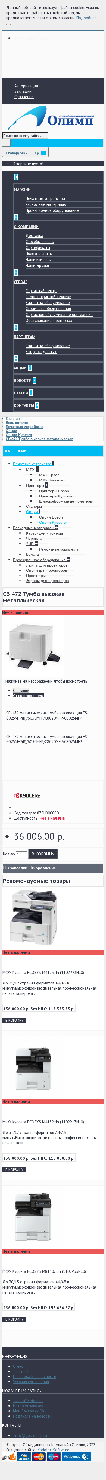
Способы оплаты (40, 241)
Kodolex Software (53, 1449)
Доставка (34, 235)
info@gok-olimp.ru (30, 1435)
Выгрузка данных (41, 351)
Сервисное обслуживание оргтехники (59, 314)
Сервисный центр (41, 290)
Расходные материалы (46, 204)
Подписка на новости (32, 1416)
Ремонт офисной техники (48, 296)
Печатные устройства (45, 198)
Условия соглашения (31, 1381)
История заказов (28, 1405)
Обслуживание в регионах (49, 320)
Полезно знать (39, 253)
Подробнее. (86, 17)
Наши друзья (37, 265)
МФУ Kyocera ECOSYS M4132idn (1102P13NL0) (43, 1121)
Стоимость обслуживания (48, 308)
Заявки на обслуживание (48, 345)
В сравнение (44, 868)
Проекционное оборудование (52, 210)
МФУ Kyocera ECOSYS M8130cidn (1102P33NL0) (44, 1271)
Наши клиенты (38, 259)
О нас (18, 1366)
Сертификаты (38, 247)
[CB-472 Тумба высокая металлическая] (33, 675)
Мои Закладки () (28, 1411)
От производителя (28, 695)
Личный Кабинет (28, 1400)
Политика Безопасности (34, 1376)
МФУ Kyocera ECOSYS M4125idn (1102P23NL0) (43, 972)
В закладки (16, 868)
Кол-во (9, 853)
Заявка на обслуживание (48, 302)
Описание (21, 690)
